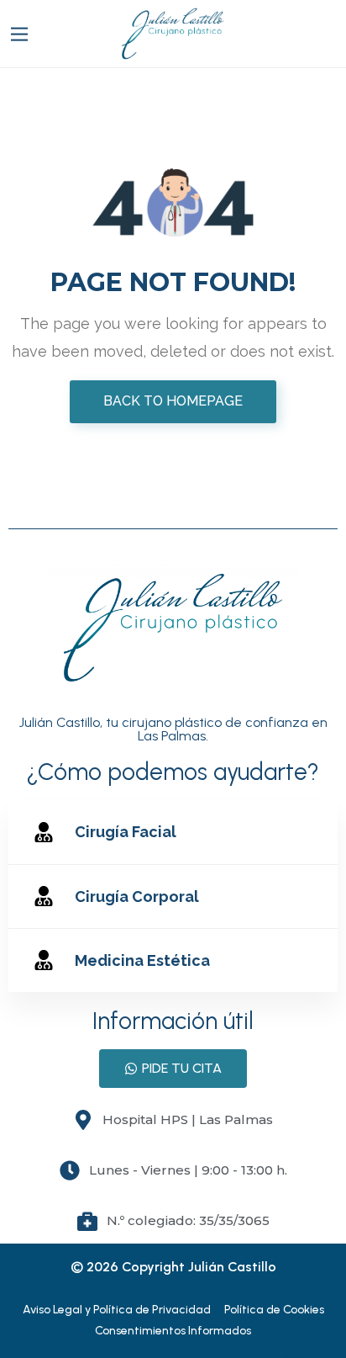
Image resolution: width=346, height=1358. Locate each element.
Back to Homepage (173, 401)
